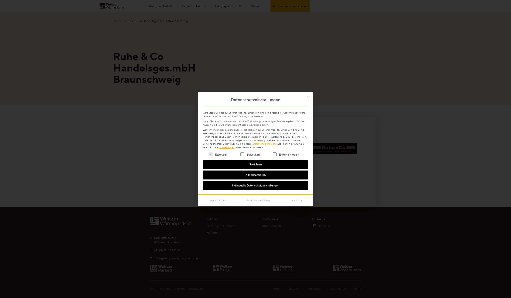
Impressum (296, 200)
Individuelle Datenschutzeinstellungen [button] (255, 185)
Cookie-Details (217, 200)
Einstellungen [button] (226, 147)
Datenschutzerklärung (265, 143)
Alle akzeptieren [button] (256, 175)
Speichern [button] (255, 164)
